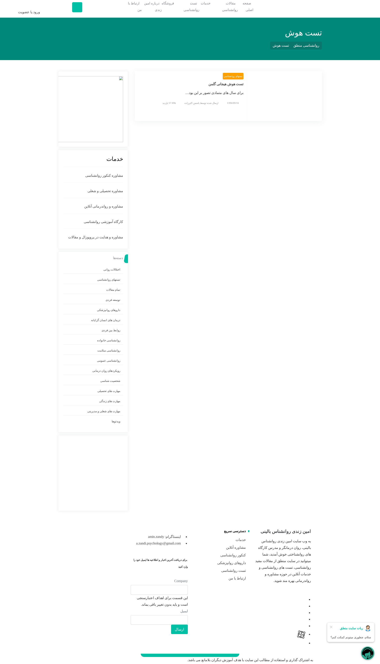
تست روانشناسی (233, 570)
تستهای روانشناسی (233, 76)
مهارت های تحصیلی (108, 391)
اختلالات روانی (111, 269)
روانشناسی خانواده (108, 340)
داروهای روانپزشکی (108, 310)
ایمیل (184, 611)
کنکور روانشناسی (233, 555)
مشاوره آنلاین (236, 547)
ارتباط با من (237, 578)
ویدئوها (116, 421)
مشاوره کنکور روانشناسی (104, 175)
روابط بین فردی (111, 330)
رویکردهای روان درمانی (106, 370)
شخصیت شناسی (110, 381)
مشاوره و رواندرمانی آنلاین (103, 206)
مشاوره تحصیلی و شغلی (105, 191)
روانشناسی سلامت (108, 350)
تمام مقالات (113, 289)
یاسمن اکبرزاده (192, 103)
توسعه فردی (113, 300)
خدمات (241, 540)
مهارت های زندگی (109, 401)
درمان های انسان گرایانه (105, 320)
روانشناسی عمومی (108, 360)
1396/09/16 (233, 103)
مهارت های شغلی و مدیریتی (103, 411)
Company (181, 581)
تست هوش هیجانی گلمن (226, 84)
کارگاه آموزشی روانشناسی (103, 222)
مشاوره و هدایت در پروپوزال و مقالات (95, 237)
